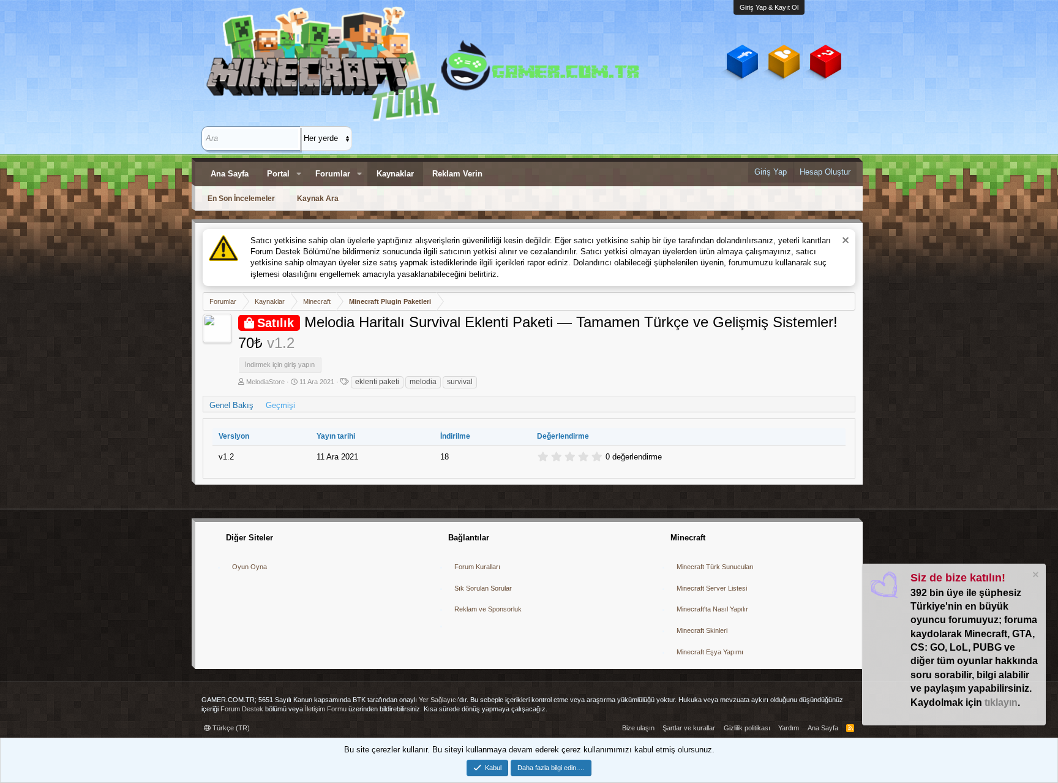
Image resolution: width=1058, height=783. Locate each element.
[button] (299, 174)
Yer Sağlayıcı (438, 699)
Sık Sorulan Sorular (483, 588)
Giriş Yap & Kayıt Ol (769, 7)
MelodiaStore (265, 381)
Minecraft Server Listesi (712, 588)
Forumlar (332, 173)
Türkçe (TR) (230, 728)
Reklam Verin (457, 173)
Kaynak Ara (318, 198)
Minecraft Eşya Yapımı (710, 652)
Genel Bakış (231, 405)
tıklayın (1001, 702)
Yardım (788, 728)
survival (460, 381)
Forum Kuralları (477, 566)
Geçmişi (280, 405)
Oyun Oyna (249, 566)
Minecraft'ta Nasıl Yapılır (712, 609)
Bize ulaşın (638, 728)
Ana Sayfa (230, 173)
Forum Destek (241, 709)
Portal (278, 173)
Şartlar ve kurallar (688, 728)
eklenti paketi (377, 381)
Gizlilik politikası (747, 728)
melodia (423, 381)
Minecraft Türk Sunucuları (715, 566)
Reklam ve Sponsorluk (488, 609)
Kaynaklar (395, 173)
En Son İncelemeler (241, 198)
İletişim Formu (326, 709)
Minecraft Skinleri (702, 630)
